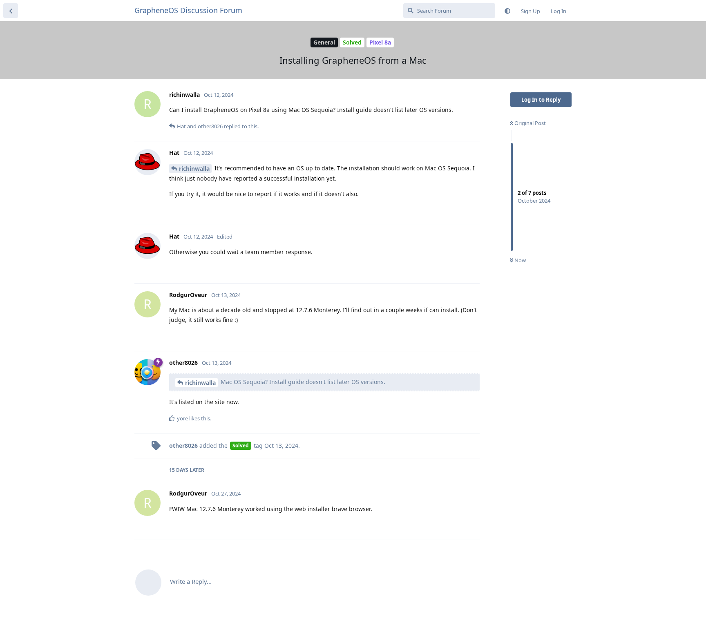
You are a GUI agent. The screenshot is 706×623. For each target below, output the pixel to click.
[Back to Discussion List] (10, 10)
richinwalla (194, 168)
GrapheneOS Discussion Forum (188, 10)
